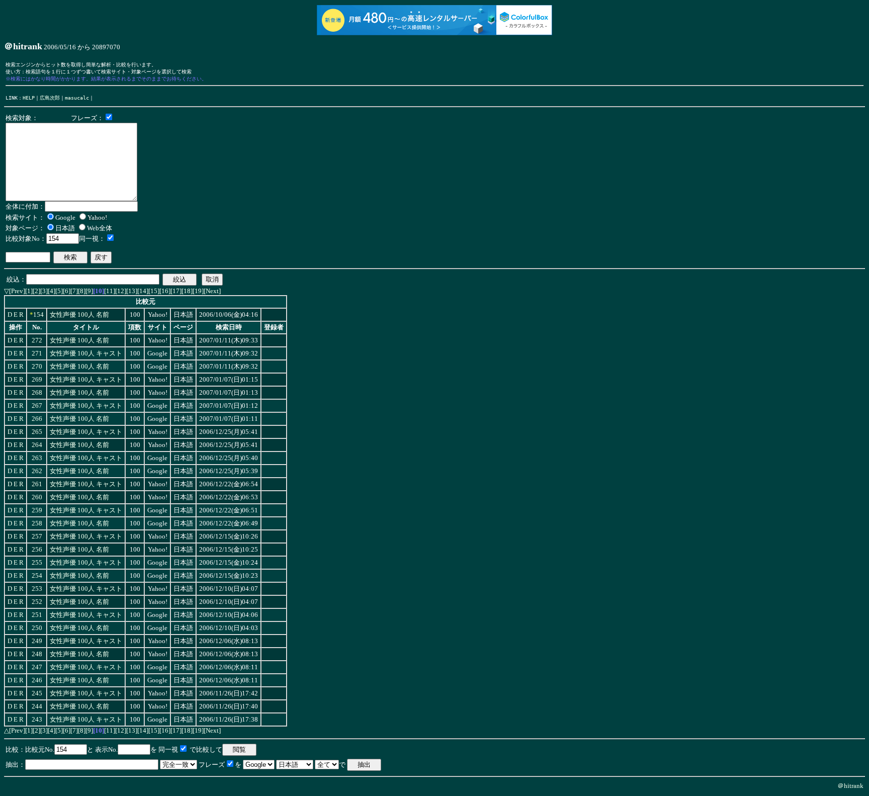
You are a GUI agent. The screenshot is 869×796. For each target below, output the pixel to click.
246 (37, 680)
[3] (44, 291)
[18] (187, 291)
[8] (81, 291)
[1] (29, 291)
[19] (198, 291)
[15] (153, 291)
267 (37, 405)
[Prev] (17, 291)
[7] (74, 291)
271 (37, 353)
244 (37, 706)
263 (37, 458)
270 (37, 366)
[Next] (212, 291)
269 (37, 379)
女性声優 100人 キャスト (86, 353)
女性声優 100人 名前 (79, 314)
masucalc (77, 98)
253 (37, 588)
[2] (36, 291)
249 (37, 641)
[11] (109, 291)
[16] (164, 291)
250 (37, 628)
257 (37, 536)
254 (37, 575)
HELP (29, 98)
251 (37, 614)
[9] (89, 291)
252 (37, 601)
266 (37, 418)
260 (37, 497)
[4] (51, 291)
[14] (142, 291)
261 (37, 484)
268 (37, 392)
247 (37, 667)
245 (37, 693)
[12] (120, 291)
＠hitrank (850, 785)
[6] (66, 291)
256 (37, 549)
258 (37, 523)
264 (37, 445)
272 (37, 340)
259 (37, 510)
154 (38, 314)
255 (37, 562)
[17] (176, 291)
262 (37, 471)
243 (37, 719)
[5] (59, 291)
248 (37, 654)
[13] (131, 291)
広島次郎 (50, 98)
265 (37, 431)
